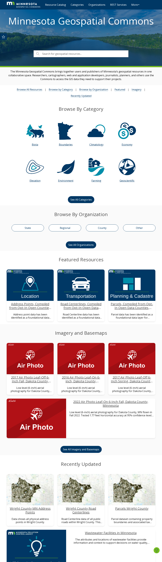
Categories (77, 4)
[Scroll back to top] (157, 550)
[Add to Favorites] (3, 36)
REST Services (118, 4)
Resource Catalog (55, 4)
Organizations (96, 4)
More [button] (134, 4)
